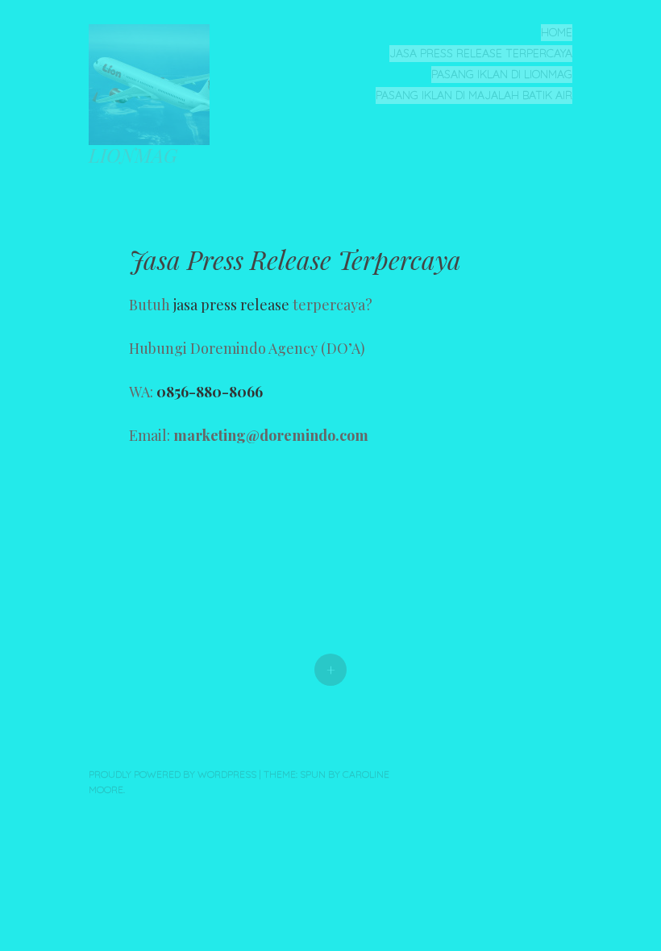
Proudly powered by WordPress (172, 774)
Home (556, 32)
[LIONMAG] (155, 82)
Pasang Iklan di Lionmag (501, 74)
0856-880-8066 (209, 391)
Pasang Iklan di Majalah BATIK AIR (474, 95)
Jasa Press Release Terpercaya (480, 53)
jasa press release (231, 304)
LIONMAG (133, 155)
